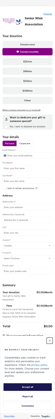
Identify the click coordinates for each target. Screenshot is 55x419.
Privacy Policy (9, 416)
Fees (9, 305)
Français (48, 14)
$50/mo (27, 80)
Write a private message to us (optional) (21, 110)
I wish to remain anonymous (20, 188)
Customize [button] (28, 406)
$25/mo (27, 61)
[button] (50, 341)
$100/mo (27, 90)
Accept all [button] (27, 387)
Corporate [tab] (24, 143)
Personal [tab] (9, 143)
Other (27, 100)
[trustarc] (45, 416)
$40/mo (27, 71)
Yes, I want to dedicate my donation (27, 126)
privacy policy (39, 364)
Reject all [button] (27, 396)
